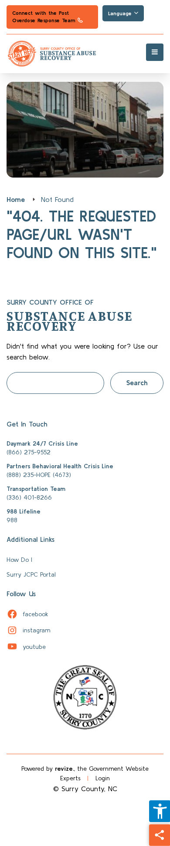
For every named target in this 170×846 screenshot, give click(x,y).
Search (136, 382)
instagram (28, 630)
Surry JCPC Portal (31, 574)
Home (16, 199)
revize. (64, 768)
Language (121, 13)
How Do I (19, 559)
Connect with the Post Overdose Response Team (43, 19)
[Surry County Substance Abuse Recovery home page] (85, 54)
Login (102, 778)
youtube (26, 646)
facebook (27, 614)
